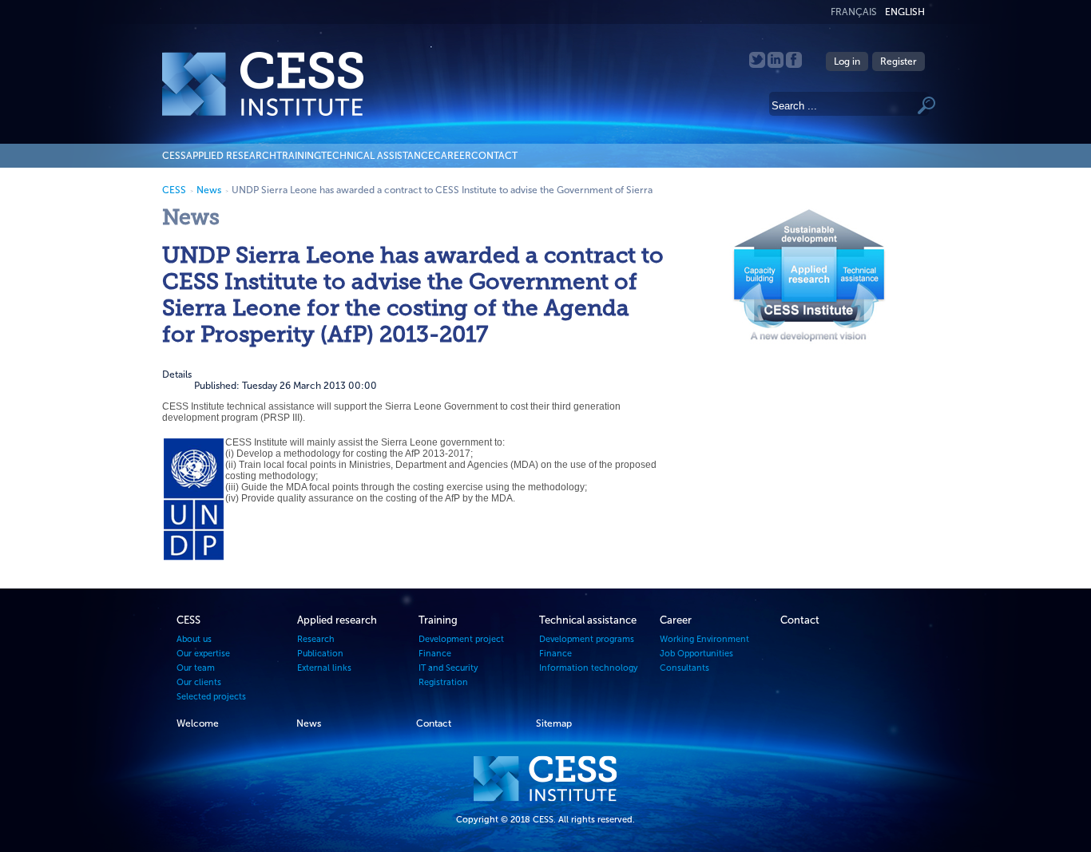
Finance (435, 653)
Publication (320, 653)
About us (194, 639)
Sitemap (554, 723)
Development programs (586, 639)
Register (898, 61)
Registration (443, 682)
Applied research (231, 155)
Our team (196, 668)
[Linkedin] (777, 64)
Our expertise (203, 653)
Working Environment (704, 639)
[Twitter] (758, 64)
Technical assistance (377, 155)
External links (324, 668)
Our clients (199, 682)
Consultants (684, 668)
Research (316, 639)
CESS (174, 155)
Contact (494, 155)
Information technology (588, 668)
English (905, 12)
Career (452, 155)
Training (298, 155)
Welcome (198, 723)
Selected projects (211, 697)
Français (854, 12)
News (208, 190)
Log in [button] (847, 61)
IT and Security (448, 668)
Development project (461, 639)
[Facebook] (794, 64)
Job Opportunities (696, 653)
